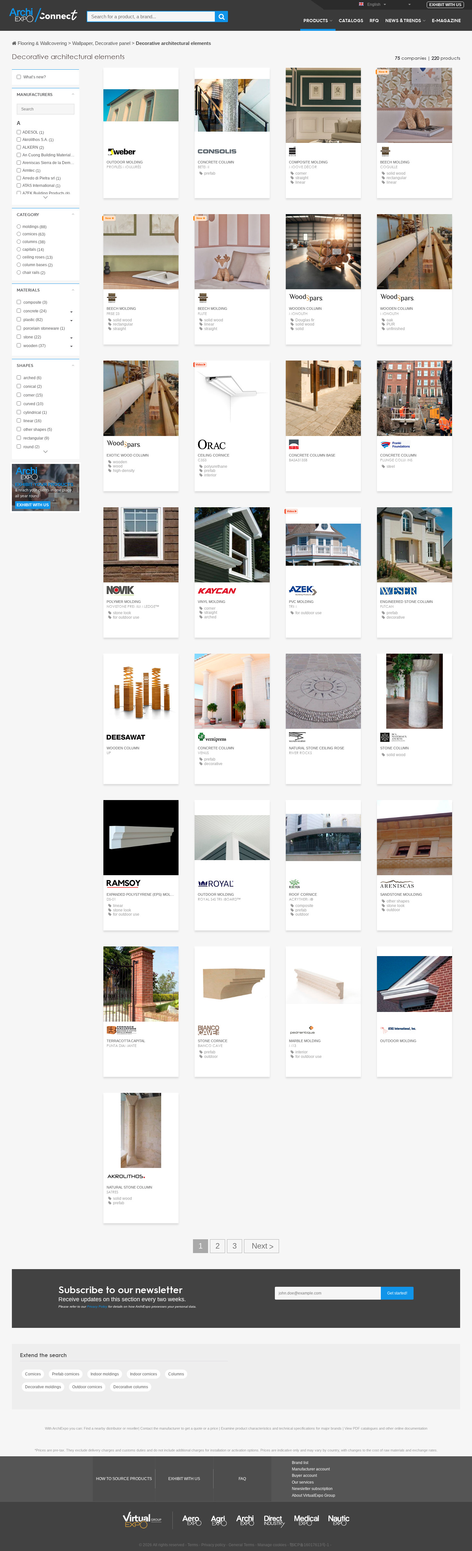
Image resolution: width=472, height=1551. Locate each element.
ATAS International (41, 185)
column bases (37, 265)
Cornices (33, 1374)
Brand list (300, 1462)
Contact (140, 78)
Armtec (31, 170)
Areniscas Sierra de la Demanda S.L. (48, 163)
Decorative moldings (43, 1387)
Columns (176, 1374)
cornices (33, 234)
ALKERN (33, 147)
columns (33, 242)
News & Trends (403, 20)
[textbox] (151, 16)
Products (315, 20)
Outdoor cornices (87, 1387)
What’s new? (34, 77)
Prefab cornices (65, 1374)
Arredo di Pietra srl (41, 178)
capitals (33, 249)
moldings (34, 226)
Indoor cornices (143, 1374)
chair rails (33, 272)
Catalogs (351, 20)
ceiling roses (37, 257)
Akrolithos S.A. (38, 139)
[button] (45, 94)
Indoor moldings (105, 1374)
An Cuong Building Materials (48, 155)
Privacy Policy (97, 1306)
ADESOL (33, 132)
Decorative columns (130, 1387)
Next (261, 1246)
